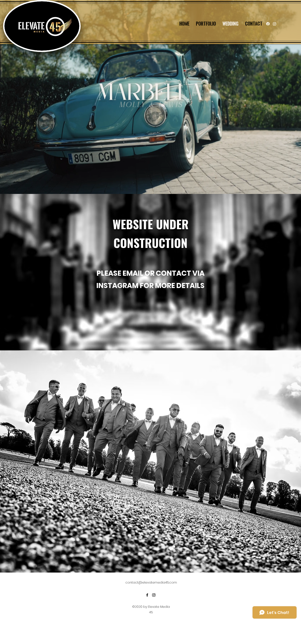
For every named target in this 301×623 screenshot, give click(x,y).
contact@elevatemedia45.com (151, 582)
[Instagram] (274, 24)
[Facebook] (268, 24)
